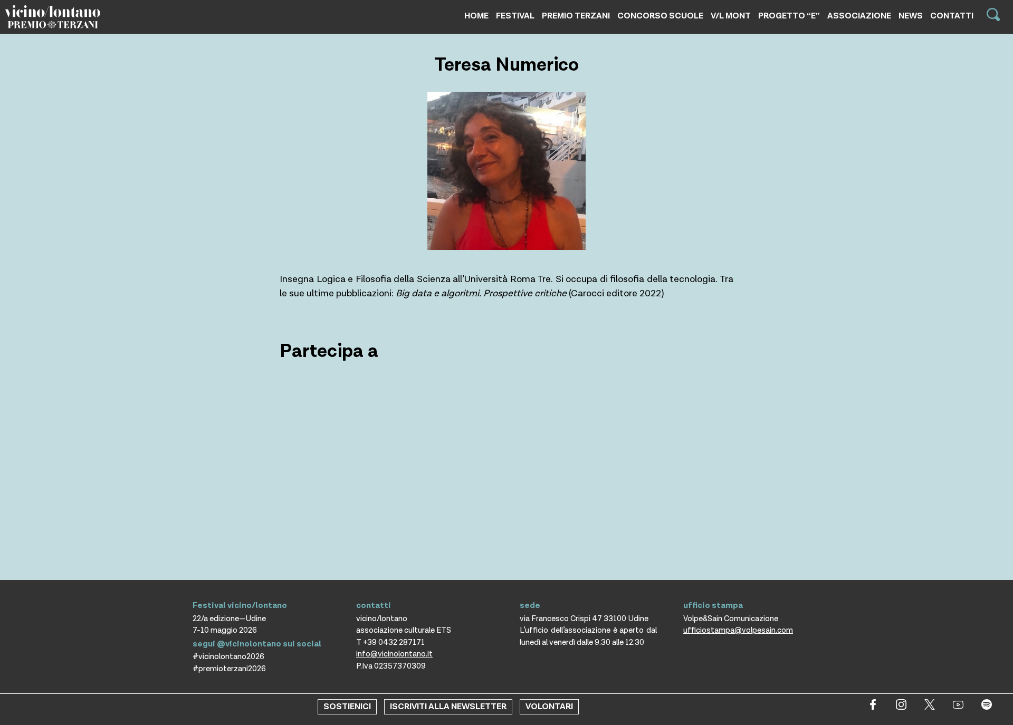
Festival (515, 16)
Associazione (859, 16)
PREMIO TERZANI (576, 16)
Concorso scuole (660, 16)
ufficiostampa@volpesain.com (738, 630)
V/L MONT (731, 16)
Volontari (549, 706)
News (911, 16)
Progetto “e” (789, 16)
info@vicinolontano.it (394, 654)
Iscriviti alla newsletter (448, 706)
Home (476, 16)
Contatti (951, 16)
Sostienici (347, 706)
